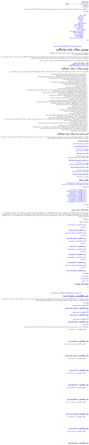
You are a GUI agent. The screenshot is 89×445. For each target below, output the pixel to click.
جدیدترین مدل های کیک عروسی (81, 146)
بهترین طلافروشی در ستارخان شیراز (77, 197)
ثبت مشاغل (85, 5)
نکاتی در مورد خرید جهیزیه (82, 153)
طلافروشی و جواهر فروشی (57, 292)
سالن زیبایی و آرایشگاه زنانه (76, 31)
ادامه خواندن (85, 302)
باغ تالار (81, 20)
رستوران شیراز (84, 276)
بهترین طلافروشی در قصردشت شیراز (77, 199)
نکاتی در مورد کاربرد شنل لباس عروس (79, 167)
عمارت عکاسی (79, 28)
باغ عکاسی (80, 27)
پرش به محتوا (85, 1)
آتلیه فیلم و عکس (82, 23)
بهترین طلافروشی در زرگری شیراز (78, 192)
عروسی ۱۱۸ (85, 6)
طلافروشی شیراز (84, 278)
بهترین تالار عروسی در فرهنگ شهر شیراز (76, 201)
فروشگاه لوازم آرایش (78, 32)
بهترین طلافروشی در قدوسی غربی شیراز (76, 196)
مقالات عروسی (57, 46)
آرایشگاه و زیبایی (82, 29)
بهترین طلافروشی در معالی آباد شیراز (77, 200)
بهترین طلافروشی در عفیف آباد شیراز (77, 193)
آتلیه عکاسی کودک (78, 24)
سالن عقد (80, 16)
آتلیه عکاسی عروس (78, 25)
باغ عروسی (80, 19)
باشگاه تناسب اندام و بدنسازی (76, 37)
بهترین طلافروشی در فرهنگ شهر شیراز (76, 195)
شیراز (65, 292)
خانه (85, 14)
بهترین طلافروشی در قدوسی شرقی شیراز (76, 191)
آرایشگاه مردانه (79, 36)
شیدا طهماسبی (74, 46)
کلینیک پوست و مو (79, 33)
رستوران (81, 21)
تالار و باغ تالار (82, 15)
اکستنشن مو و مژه (78, 35)
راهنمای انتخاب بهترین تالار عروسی (80, 174)
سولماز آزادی (75, 292)
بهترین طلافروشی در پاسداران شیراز (77, 189)
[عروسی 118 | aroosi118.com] (85, 2)
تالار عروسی (80, 17)
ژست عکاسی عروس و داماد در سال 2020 (78, 160)
